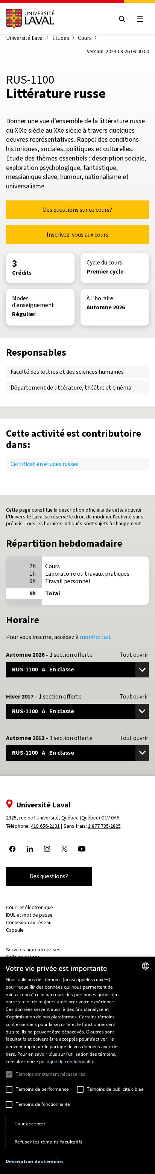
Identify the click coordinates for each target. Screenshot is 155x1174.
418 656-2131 (45, 826)
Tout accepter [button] (30, 1123)
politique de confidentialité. (67, 1061)
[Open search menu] (122, 19)
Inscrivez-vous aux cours (77, 234)
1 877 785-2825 (104, 826)
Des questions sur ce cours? (77, 210)
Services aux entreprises (33, 949)
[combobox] (145, 966)
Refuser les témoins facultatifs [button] (48, 1142)
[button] (35, 1162)
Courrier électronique (29, 907)
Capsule (15, 930)
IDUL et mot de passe (29, 915)
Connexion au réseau (29, 922)
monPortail (95, 637)
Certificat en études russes (45, 464)
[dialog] (77, 1065)
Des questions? (49, 876)
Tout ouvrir (134, 654)
